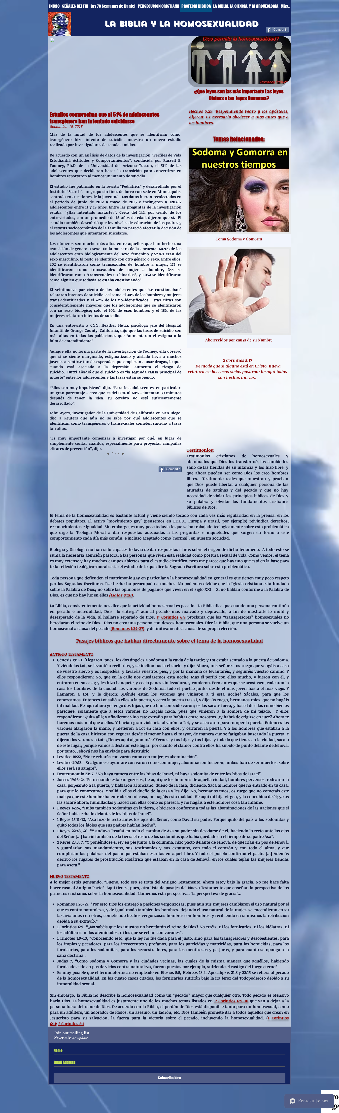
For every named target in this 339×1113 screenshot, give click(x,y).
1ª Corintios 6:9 (171, 617)
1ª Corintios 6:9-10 (231, 1001)
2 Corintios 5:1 (71, 1023)
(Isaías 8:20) (121, 595)
